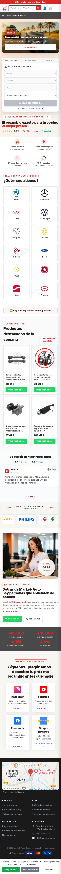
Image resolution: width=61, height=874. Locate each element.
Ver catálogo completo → (49, 339)
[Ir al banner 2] (29, 49)
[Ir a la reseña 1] (26, 496)
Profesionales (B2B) (11, 809)
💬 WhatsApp (12, 619)
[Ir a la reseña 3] (31, 496)
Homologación (9, 835)
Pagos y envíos (9, 826)
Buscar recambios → (30, 103)
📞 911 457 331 (33, 619)
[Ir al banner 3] (33, 49)
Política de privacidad (42, 805)
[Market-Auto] (4, 8)
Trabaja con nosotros (12, 814)
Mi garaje (39, 108)
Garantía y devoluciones (13, 830)
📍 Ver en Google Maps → (13, 792)
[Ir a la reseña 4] (34, 496)
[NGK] (38, 519)
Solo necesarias (30, 870)
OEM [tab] (49, 60)
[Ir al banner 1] (26, 49)
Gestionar (49, 870)
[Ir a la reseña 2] (28, 496)
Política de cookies (41, 809)
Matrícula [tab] (30, 60)
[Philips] (16, 519)
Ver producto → (16, 390)
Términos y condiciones (43, 814)
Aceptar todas (11, 870)
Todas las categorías (14, 15)
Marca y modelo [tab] (12, 60)
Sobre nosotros (9, 805)
